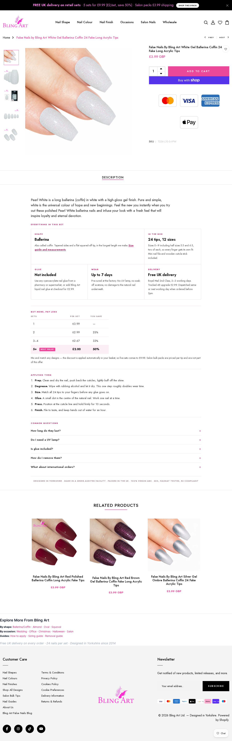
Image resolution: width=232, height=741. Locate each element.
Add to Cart (198, 71)
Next (222, 37)
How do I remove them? (46, 458)
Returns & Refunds (51, 702)
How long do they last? (46, 431)
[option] (11, 58)
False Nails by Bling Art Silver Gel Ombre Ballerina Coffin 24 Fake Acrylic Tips (174, 580)
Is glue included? (42, 449)
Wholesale (170, 22)
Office (32, 631)
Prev (211, 37)
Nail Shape (62, 22)
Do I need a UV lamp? (45, 440)
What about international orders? (53, 467)
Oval (46, 626)
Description (113, 177)
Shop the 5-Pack (188, 5)
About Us (8, 707)
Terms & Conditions (52, 673)
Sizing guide (35, 635)
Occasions (127, 22)
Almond (37, 626)
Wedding (21, 631)
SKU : (152, 141)
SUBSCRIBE (216, 686)
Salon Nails (148, 22)
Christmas (44, 631)
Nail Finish (106, 22)
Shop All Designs (13, 690)
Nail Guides (9, 702)
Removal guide (54, 635)
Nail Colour (84, 22)
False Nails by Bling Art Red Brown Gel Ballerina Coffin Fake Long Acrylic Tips (116, 581)
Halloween (59, 631)
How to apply (18, 635)
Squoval (56, 626)
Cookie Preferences (52, 690)
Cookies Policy (50, 684)
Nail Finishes (10, 684)
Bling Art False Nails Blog (17, 713)
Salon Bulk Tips (11, 696)
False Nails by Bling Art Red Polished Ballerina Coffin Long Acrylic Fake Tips (58, 578)
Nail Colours (10, 678)
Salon (70, 631)
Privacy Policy (49, 678)
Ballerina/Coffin (22, 626)
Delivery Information (52, 696)
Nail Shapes (10, 673)
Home (6, 38)
